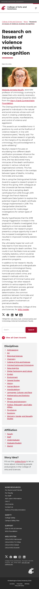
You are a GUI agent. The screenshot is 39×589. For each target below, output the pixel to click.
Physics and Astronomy (16, 402)
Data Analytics (13, 368)
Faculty (30, 321)
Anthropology (12, 350)
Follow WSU (19, 585)
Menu (36, 8)
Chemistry (11, 359)
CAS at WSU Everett (12, 548)
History (10, 383)
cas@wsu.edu (9, 564)
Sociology (11, 413)
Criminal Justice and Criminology (20, 365)
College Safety (10, 518)
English (10, 374)
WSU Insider (23, 309)
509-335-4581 (26, 562)
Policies (19, 584)
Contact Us (9, 507)
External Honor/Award (19, 321)
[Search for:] (13, 330)
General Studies (13, 380)
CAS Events (9, 504)
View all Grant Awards (16, 338)
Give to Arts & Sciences (13, 528)
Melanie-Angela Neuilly (13, 90)
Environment (12, 377)
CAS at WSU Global (12, 545)
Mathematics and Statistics (18, 395)
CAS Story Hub (15, 319)
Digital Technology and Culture (19, 371)
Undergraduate (13, 440)
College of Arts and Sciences (18, 362)
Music (9, 399)
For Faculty (9, 493)
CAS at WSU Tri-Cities (13, 542)
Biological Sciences (15, 356)
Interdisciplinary (13, 389)
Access (12, 584)
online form (20, 461)
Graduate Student (14, 443)
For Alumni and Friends (13, 490)
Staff (9, 437)
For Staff (8, 496)
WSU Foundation (11, 531)
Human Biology (13, 386)
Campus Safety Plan (12, 520)
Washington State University (12, 1)
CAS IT (7, 501)
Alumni (10, 446)
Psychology (12, 410)
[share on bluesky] (16, 315)
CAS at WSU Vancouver (13, 539)
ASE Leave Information (13, 498)
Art (8, 353)
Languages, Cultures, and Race (19, 392)
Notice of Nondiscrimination (15, 510)
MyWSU (27, 584)
